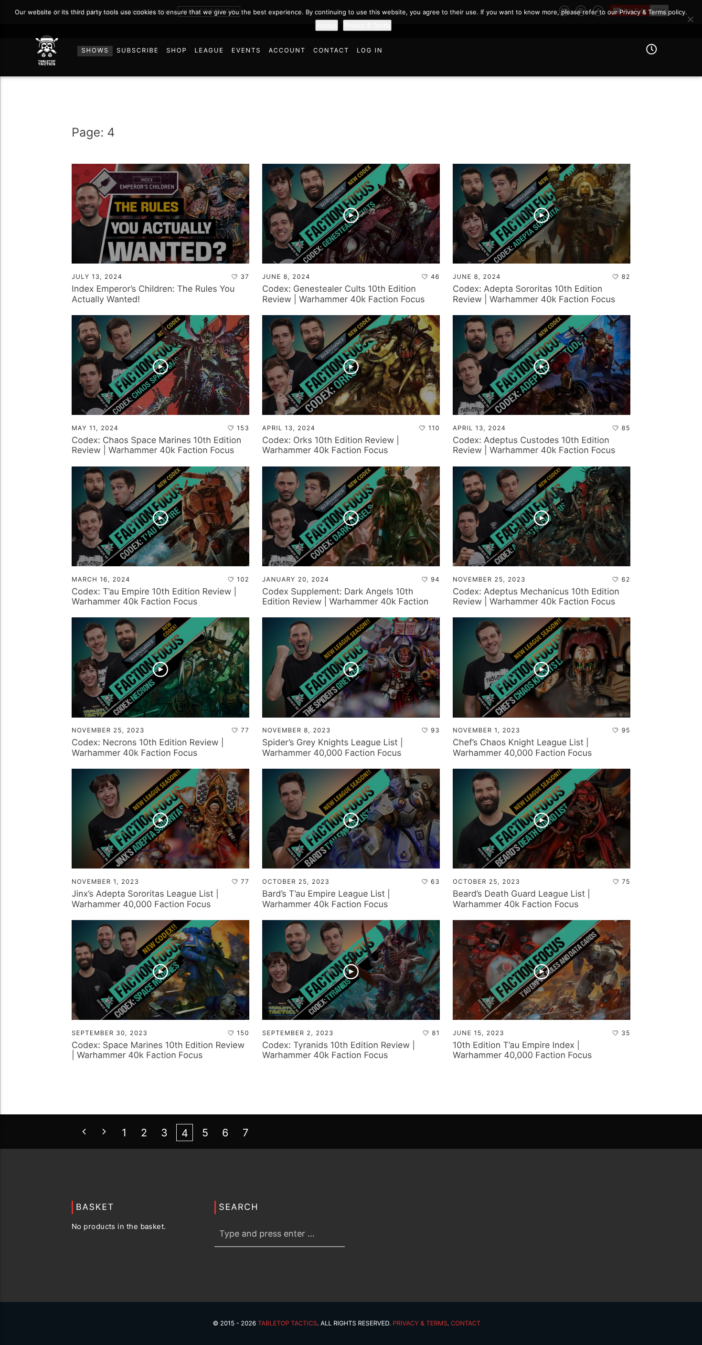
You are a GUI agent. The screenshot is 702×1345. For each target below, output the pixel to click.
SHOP (176, 50)
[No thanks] (690, 19)
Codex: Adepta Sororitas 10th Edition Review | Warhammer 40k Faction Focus (534, 294)
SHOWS (94, 50)
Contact (466, 1323)
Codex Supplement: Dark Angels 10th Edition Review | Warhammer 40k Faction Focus (345, 602)
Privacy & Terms (420, 1323)
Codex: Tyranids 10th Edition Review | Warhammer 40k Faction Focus (338, 1050)
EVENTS (246, 50)
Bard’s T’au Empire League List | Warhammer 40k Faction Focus (326, 899)
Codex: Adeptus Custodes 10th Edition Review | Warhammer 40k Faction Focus (534, 445)
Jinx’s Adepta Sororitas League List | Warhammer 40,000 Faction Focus (145, 899)
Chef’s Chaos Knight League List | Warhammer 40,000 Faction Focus (522, 748)
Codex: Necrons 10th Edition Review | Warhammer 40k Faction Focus (148, 748)
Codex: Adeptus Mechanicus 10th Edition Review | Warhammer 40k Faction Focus (536, 597)
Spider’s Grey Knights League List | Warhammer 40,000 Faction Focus (332, 748)
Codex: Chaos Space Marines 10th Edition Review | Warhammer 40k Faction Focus (156, 445)
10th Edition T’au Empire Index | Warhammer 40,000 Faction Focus (522, 1050)
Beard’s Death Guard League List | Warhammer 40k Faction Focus (521, 899)
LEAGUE (209, 50)
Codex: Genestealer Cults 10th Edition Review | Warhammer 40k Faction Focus (343, 294)
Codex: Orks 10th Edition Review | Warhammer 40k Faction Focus (330, 445)
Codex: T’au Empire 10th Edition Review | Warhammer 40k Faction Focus (154, 597)
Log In (370, 50)
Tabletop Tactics (287, 1323)
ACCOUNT (287, 50)
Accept (326, 25)
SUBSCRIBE (138, 50)
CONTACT (331, 50)
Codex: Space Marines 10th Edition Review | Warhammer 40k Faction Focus (158, 1050)
